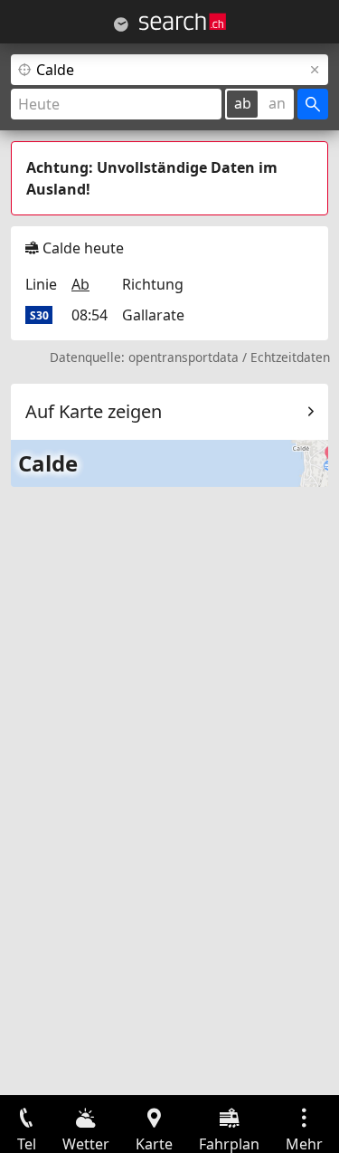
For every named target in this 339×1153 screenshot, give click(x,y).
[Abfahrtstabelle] (121, 24)
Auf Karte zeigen (93, 411)
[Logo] (182, 22)
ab (242, 103)
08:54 (89, 315)
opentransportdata (183, 357)
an (277, 103)
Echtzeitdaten (290, 357)
